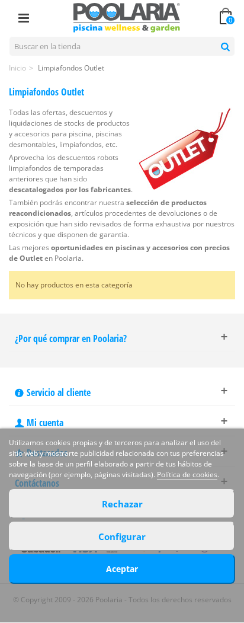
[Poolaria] (126, 17)
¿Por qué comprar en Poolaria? (71, 338)
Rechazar (122, 504)
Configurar (122, 536)
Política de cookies (187, 474)
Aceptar (122, 568)
